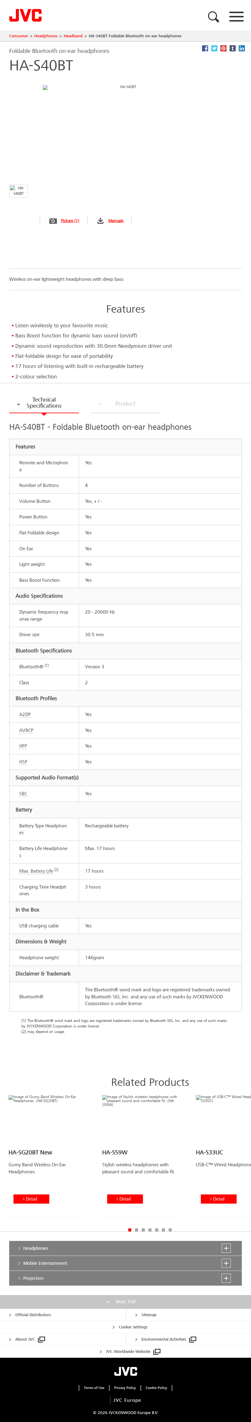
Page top (126, 1302)
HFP (23, 746)
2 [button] (136, 1229)
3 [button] (143, 1229)
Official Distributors (33, 1314)
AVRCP (26, 730)
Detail (31, 1199)
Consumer (18, 36)
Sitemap (148, 1314)
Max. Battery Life (36, 871)
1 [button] (129, 1229)
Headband (73, 36)
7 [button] (170, 1229)
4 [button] (150, 1229)
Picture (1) (70, 220)
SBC (23, 793)
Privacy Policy (125, 1388)
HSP (23, 762)
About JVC (25, 1339)
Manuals (115, 220)
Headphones (46, 36)
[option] (47, 1158)
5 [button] (156, 1229)
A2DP (25, 714)
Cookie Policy (156, 1388)
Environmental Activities (163, 1339)
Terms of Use (94, 1388)
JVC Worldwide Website (128, 1351)
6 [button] (163, 1229)
